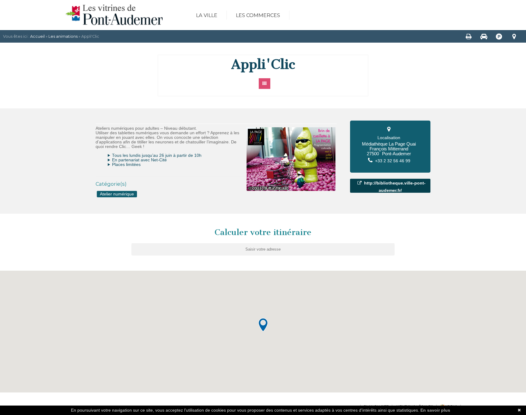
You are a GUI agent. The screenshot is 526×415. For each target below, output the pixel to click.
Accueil (37, 36)
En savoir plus (435, 410)
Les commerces (258, 15)
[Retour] (265, 83)
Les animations (63, 36)
